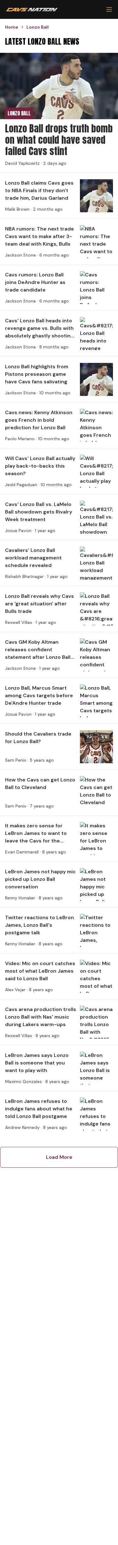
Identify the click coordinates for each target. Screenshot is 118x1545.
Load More (59, 1157)
